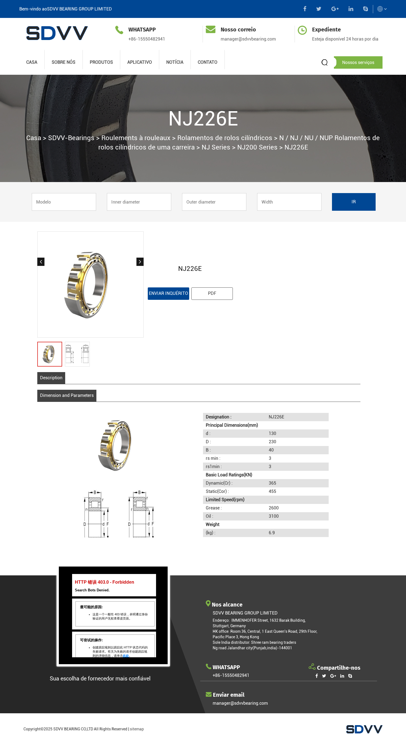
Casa (33, 138)
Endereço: (222, 620)
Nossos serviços (358, 62)
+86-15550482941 (146, 39)
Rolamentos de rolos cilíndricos (224, 138)
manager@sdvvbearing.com (248, 39)
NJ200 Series (257, 147)
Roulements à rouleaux (135, 138)
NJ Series (216, 147)
